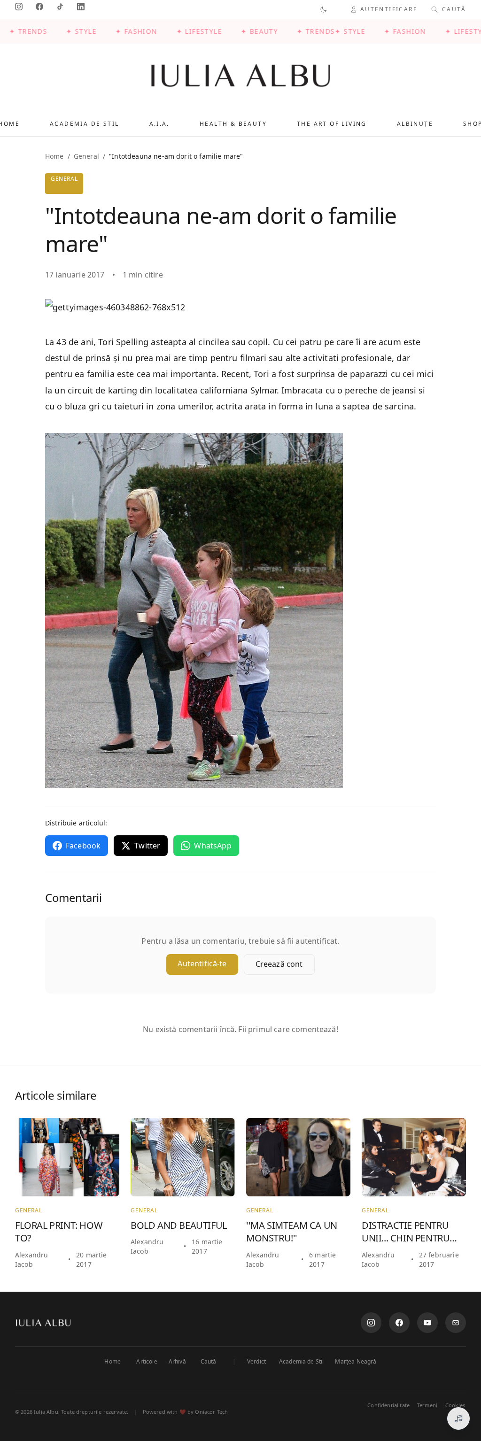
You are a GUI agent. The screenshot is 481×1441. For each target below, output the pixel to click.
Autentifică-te (202, 963)
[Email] (455, 1322)
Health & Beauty (233, 124)
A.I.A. (159, 124)
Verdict (256, 1361)
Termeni (427, 1405)
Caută (209, 1361)
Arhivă (177, 1361)
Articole (146, 1361)
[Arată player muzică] (458, 1418)
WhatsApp (212, 845)
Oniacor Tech (211, 1411)
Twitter (147, 845)
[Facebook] (399, 1322)
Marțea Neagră (355, 1361)
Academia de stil (84, 124)
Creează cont (279, 964)
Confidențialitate (388, 1405)
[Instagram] (371, 1322)
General (86, 156)
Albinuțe (415, 124)
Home (54, 156)
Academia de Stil (301, 1361)
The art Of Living (332, 124)
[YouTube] (427, 1322)
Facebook (83, 845)
